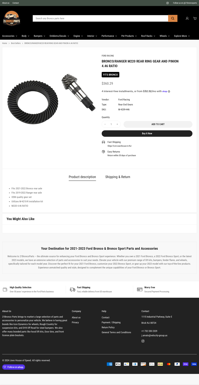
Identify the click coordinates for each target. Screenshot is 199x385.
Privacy (75, 322)
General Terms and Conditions (116, 332)
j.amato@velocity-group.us (154, 335)
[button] (195, 18)
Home (4, 43)
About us (5, 3)
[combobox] (104, 18)
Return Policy (108, 327)
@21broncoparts (190, 3)
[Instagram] (167, 3)
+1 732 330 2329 (149, 331)
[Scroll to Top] (193, 369)
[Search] (172, 18)
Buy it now (147, 133)
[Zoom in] (91, 60)
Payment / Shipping (111, 322)
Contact (16, 3)
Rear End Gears (125, 104)
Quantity (106, 117)
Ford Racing (124, 99)
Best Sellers (16, 43)
